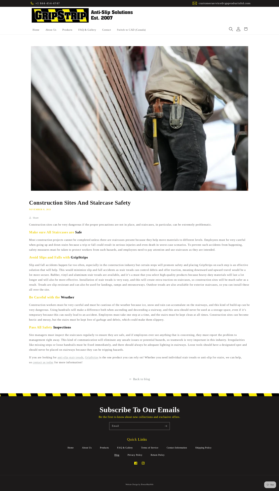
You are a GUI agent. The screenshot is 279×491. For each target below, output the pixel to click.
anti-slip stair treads (70, 357)
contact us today (43, 362)
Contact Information (177, 447)
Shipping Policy (203, 447)
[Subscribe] (166, 426)
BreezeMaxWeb (147, 484)
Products (104, 447)
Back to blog (141, 379)
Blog (116, 455)
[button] (231, 29)
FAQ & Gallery (125, 447)
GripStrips (91, 357)
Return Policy (158, 455)
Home (71, 447)
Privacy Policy (135, 455)
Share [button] (36, 218)
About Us (87, 447)
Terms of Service (149, 447)
